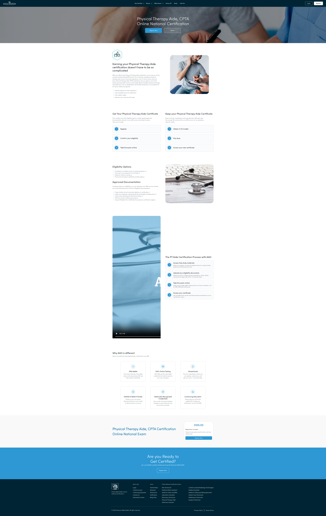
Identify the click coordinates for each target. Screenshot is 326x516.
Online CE (168, 3)
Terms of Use (210, 510)
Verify (175, 3)
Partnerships (154, 487)
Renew (148, 3)
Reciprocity (153, 492)
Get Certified (138, 3)
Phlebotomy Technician (196, 497)
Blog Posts (153, 497)
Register (318, 3)
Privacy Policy (198, 510)
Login (308, 3)
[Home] (9, 3)
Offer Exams (157, 3)
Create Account (137, 490)
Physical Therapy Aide (169, 500)
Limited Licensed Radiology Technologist (201, 487)
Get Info (182, 3)
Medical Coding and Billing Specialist (200, 492)
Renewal (153, 490)
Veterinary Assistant (168, 502)
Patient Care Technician (196, 495)
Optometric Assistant (168, 495)
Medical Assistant (194, 490)
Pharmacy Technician (168, 497)
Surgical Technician (195, 500)
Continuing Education (139, 492)
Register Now (153, 30)
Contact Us (136, 495)
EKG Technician (166, 487)
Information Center (138, 497)
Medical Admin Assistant (169, 490)
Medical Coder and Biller (169, 492)
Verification (153, 495)
